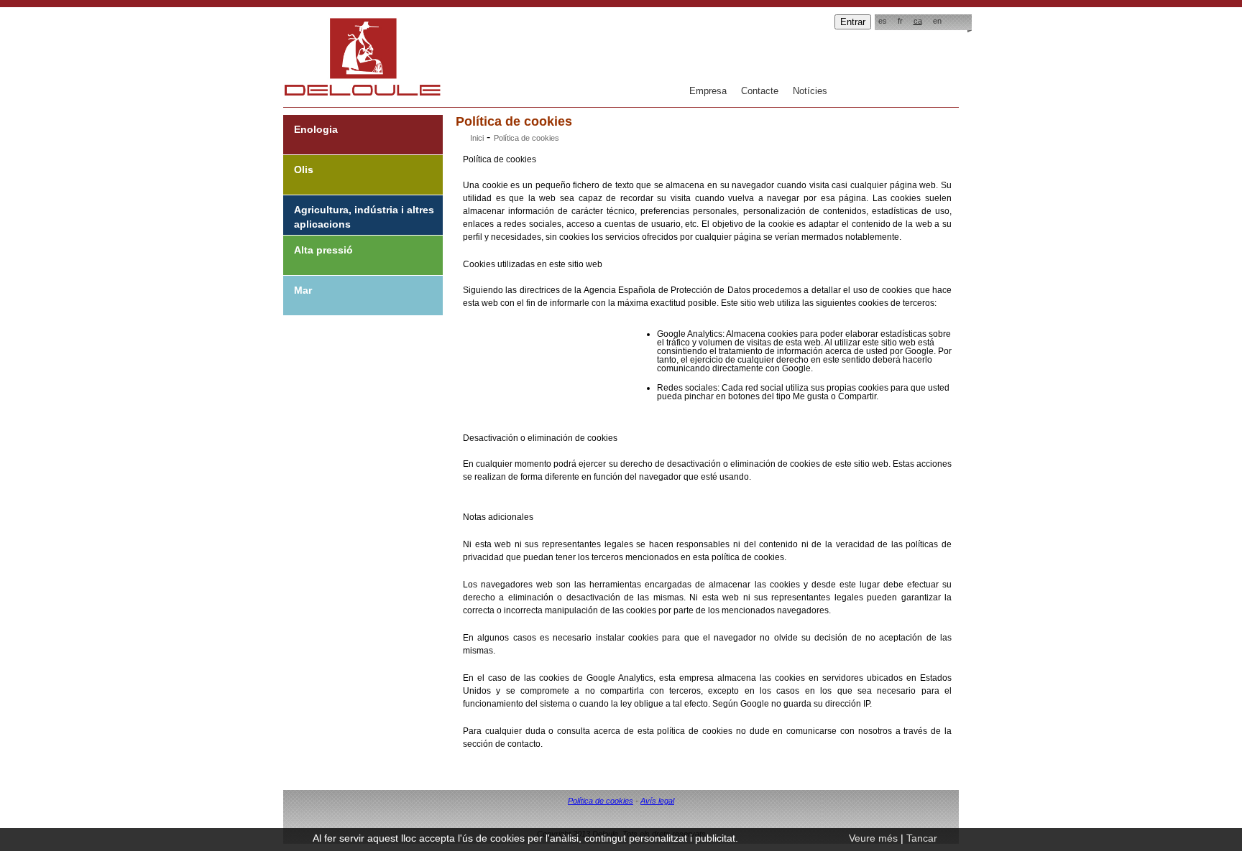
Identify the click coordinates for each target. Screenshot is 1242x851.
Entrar (852, 22)
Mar (303, 290)
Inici (477, 138)
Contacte (759, 90)
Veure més (873, 838)
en (937, 21)
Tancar (921, 838)
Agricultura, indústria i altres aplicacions (364, 217)
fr (900, 21)
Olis (303, 169)
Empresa (708, 90)
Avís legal (657, 800)
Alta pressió (323, 250)
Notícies (810, 90)
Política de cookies (600, 800)
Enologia (316, 129)
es (882, 21)
